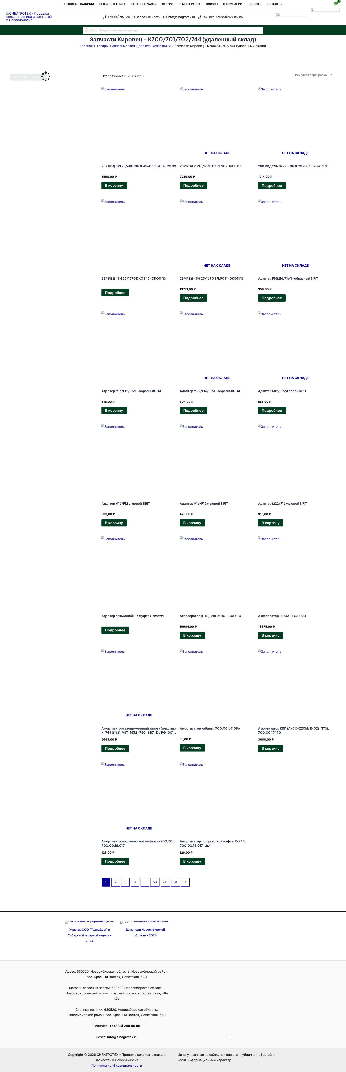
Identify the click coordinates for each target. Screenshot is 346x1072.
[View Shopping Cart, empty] (336, 4)
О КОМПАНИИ (232, 4)
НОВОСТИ (254, 4)
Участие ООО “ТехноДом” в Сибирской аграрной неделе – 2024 (90, 935)
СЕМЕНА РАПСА (190, 4)
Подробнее (193, 185)
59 (155, 882)
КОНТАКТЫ (274, 4)
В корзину (114, 185)
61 (175, 882)
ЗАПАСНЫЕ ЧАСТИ (144, 4)
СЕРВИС (167, 4)
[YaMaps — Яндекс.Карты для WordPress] (229, 1037)
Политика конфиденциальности (116, 1065)
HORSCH (212, 4)
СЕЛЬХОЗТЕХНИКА (112, 4)
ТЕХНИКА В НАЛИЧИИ (79, 4)
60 (165, 882)
